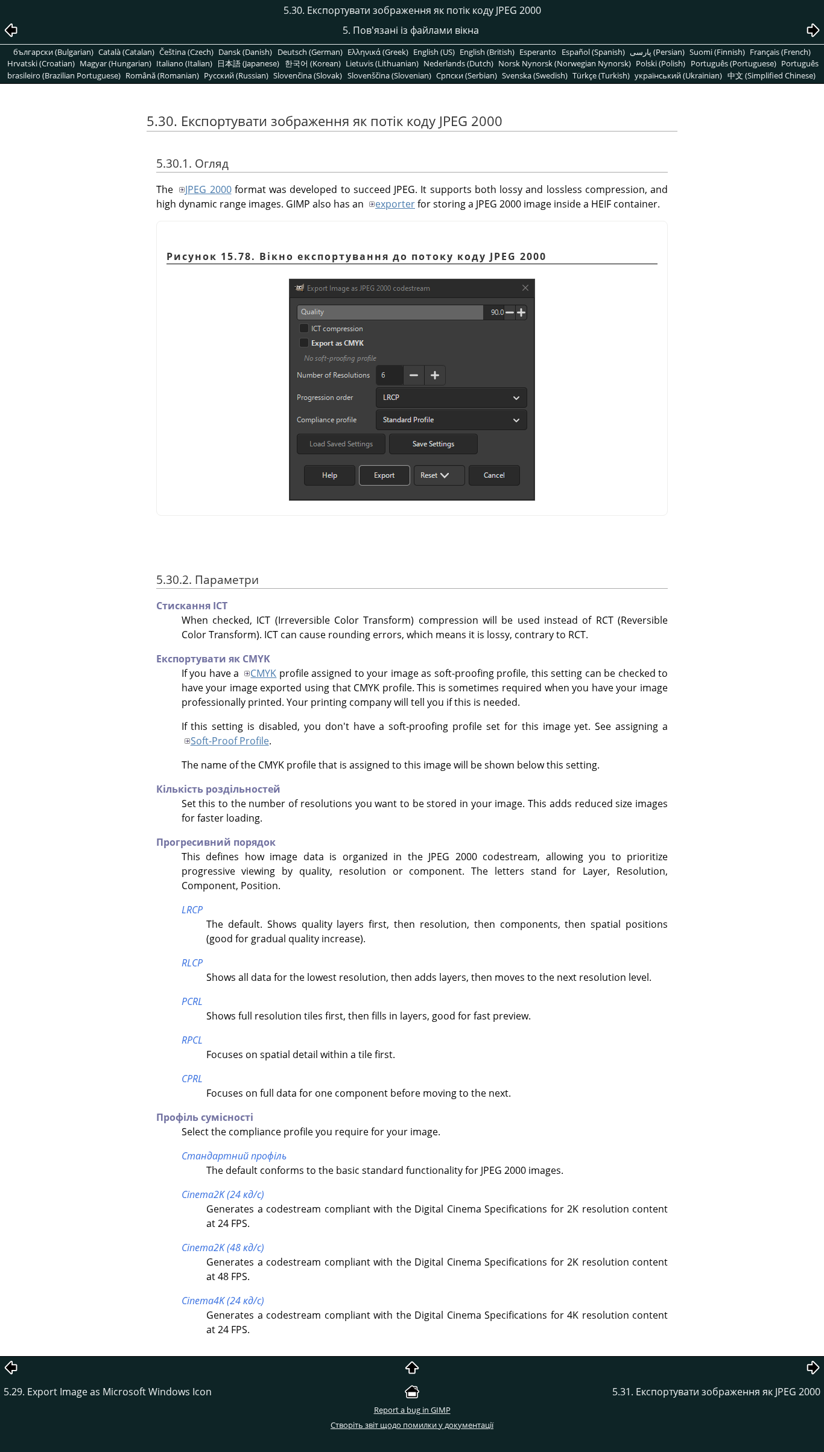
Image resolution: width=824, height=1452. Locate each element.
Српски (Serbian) (466, 75)
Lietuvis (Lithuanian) (382, 63)
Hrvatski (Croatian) (41, 63)
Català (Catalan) (126, 51)
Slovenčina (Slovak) (307, 75)
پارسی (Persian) (657, 51)
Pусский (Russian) (236, 75)
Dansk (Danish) (245, 51)
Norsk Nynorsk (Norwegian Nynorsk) (564, 63)
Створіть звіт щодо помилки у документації (412, 1424)
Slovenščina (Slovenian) (389, 75)
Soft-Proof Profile (230, 740)
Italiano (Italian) (184, 63)
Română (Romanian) (162, 75)
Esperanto (537, 51)
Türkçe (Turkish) (601, 75)
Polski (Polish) (660, 63)
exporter (395, 204)
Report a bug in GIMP (412, 1409)
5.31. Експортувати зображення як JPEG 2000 (716, 1391)
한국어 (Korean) (313, 63)
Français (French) (780, 51)
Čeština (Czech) (186, 51)
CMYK (263, 673)
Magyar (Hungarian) (115, 63)
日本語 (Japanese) (248, 63)
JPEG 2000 (208, 189)
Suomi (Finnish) (717, 51)
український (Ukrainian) (678, 75)
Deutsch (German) (310, 51)
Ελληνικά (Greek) (377, 51)
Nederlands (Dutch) (458, 63)
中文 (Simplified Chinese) (771, 75)
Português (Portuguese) (733, 63)
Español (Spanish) (593, 51)
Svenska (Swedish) (535, 75)
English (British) (487, 51)
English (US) (434, 51)
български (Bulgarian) (53, 51)
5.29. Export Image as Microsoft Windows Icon (108, 1391)
